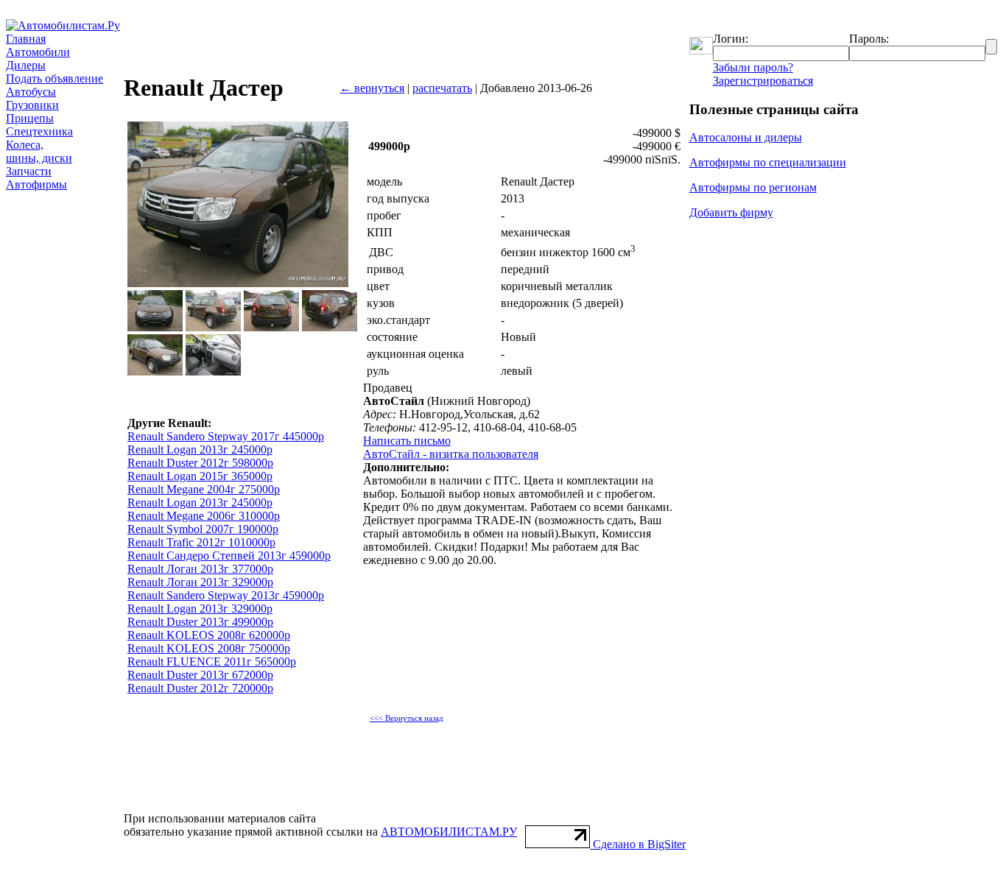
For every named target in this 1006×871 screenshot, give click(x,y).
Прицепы (30, 118)
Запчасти (29, 171)
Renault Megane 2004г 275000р (203, 489)
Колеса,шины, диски (39, 151)
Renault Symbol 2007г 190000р (202, 529)
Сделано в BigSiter (639, 844)
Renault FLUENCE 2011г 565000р (211, 661)
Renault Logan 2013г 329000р (199, 608)
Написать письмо (407, 440)
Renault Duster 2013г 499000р (200, 622)
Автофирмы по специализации (767, 162)
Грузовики (32, 105)
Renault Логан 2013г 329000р (200, 582)
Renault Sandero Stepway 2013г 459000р (225, 595)
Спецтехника (39, 131)
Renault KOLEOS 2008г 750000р (208, 648)
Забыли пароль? (753, 67)
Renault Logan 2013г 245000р (199, 449)
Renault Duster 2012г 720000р (200, 688)
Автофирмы (36, 184)
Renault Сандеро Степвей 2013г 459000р (229, 555)
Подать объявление (54, 78)
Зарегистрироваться (763, 80)
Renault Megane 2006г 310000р (203, 515)
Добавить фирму (731, 212)
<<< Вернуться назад (406, 718)
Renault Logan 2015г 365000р (199, 476)
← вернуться (372, 88)
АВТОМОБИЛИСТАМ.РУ (449, 831)
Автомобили (38, 52)
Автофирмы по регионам (753, 187)
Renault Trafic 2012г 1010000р (201, 542)
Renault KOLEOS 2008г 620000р (208, 635)
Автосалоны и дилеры (745, 137)
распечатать (442, 88)
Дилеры (26, 65)
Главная (26, 38)
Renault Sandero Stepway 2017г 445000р (225, 436)
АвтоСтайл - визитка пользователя (450, 454)
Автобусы (31, 91)
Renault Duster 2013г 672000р (200, 675)
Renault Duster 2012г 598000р (200, 462)
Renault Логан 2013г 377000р (200, 569)
